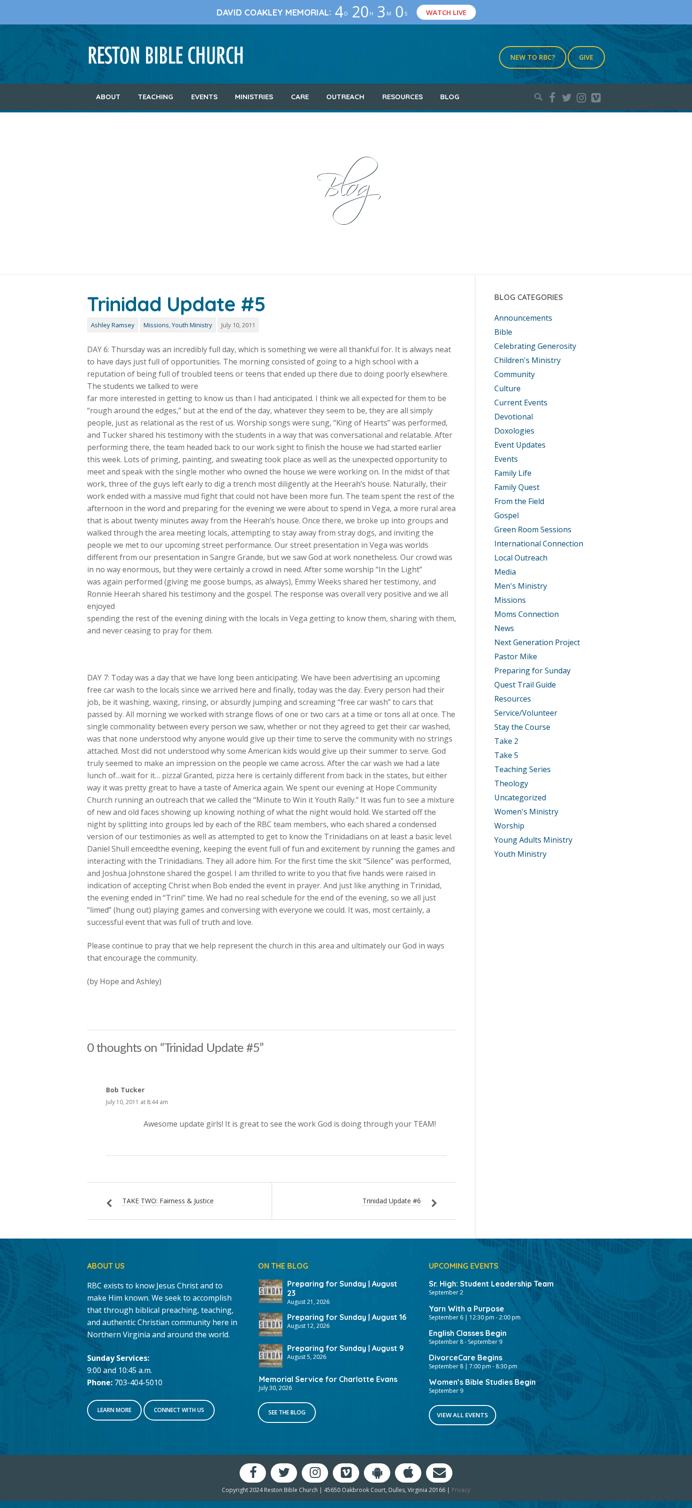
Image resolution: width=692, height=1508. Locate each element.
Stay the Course (522, 727)
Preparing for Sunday (532, 670)
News (504, 628)
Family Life (512, 473)
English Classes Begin (468, 1333)
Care (300, 96)
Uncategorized (520, 797)
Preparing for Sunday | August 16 (346, 1317)
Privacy (460, 1490)
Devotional (513, 416)
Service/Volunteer (525, 713)
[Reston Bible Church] (166, 54)
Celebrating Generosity (535, 346)
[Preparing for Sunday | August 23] (270, 1290)
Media (505, 572)
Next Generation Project (537, 642)
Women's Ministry (526, 811)
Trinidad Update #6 (391, 1200)
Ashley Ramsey (113, 325)
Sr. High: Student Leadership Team (491, 1283)
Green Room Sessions (532, 529)
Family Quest (516, 487)
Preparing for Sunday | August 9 (345, 1348)
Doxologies (514, 431)
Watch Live (450, 12)
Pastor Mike (515, 656)
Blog (449, 96)
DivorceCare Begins (465, 1357)
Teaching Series (522, 769)
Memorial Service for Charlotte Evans (328, 1379)
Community (514, 374)
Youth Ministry (192, 325)
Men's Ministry (520, 586)
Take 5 (506, 755)
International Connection (538, 543)
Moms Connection (526, 614)
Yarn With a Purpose (466, 1308)
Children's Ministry (527, 360)
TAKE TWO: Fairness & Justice (168, 1200)
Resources (402, 96)
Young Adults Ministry (533, 840)
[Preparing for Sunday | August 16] (270, 1323)
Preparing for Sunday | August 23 (342, 1288)
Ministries (254, 96)
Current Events (520, 402)
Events (204, 96)
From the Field (519, 501)
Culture (507, 388)
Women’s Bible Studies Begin (482, 1382)
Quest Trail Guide (525, 684)
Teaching (155, 96)
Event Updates (520, 445)
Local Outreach (520, 558)
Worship (509, 826)
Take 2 (506, 741)
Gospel (506, 515)
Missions (156, 325)
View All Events (462, 1415)
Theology (511, 783)
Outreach (345, 96)
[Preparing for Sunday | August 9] (270, 1354)
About (108, 96)
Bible (503, 332)
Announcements (523, 318)
